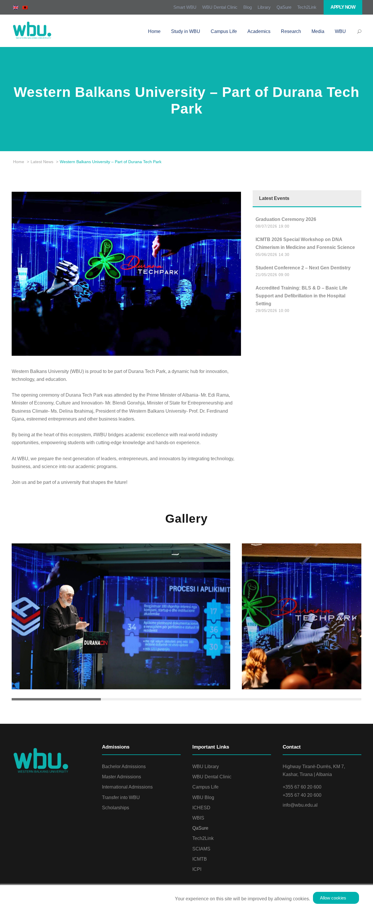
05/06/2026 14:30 (272, 254)
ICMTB (199, 859)
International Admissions (127, 786)
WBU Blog (203, 797)
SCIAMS (201, 848)
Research (291, 31)
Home (154, 31)
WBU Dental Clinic (219, 7)
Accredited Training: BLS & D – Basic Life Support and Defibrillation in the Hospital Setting (301, 295)
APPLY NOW (343, 7)
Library (264, 7)
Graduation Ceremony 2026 (286, 219)
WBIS (198, 817)
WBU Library (205, 766)
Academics (258, 31)
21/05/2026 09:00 (272, 275)
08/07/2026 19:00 (272, 226)
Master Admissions (121, 776)
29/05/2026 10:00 (272, 310)
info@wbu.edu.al (300, 805)
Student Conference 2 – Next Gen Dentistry (303, 267)
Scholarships (115, 807)
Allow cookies (333, 897)
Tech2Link (306, 7)
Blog (247, 7)
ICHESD (201, 807)
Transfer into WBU (121, 797)
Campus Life (224, 31)
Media (318, 31)
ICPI (196, 869)
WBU (340, 31)
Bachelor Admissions (124, 766)
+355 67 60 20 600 (302, 786)
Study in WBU (185, 31)
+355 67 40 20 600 (302, 795)
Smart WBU (184, 7)
